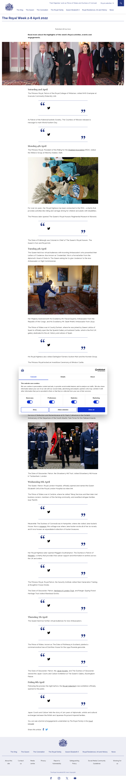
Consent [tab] (33, 377)
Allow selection (63, 410)
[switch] (52, 401)
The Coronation (42, 10)
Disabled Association (76, 150)
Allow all (91, 410)
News (112, 10)
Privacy (43, 761)
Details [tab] (63, 377)
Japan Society (62, 671)
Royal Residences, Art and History (94, 10)
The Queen (30, 10)
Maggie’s (31, 556)
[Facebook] (43, 729)
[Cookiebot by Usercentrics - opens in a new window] (96, 370)
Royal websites (106, 3)
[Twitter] (46, 729)
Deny (35, 410)
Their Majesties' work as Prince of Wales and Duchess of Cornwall (73, 3)
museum (43, 526)
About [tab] (92, 377)
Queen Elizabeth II (72, 10)
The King (20, 10)
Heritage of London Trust (64, 591)
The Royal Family (57, 10)
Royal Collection (69, 686)
